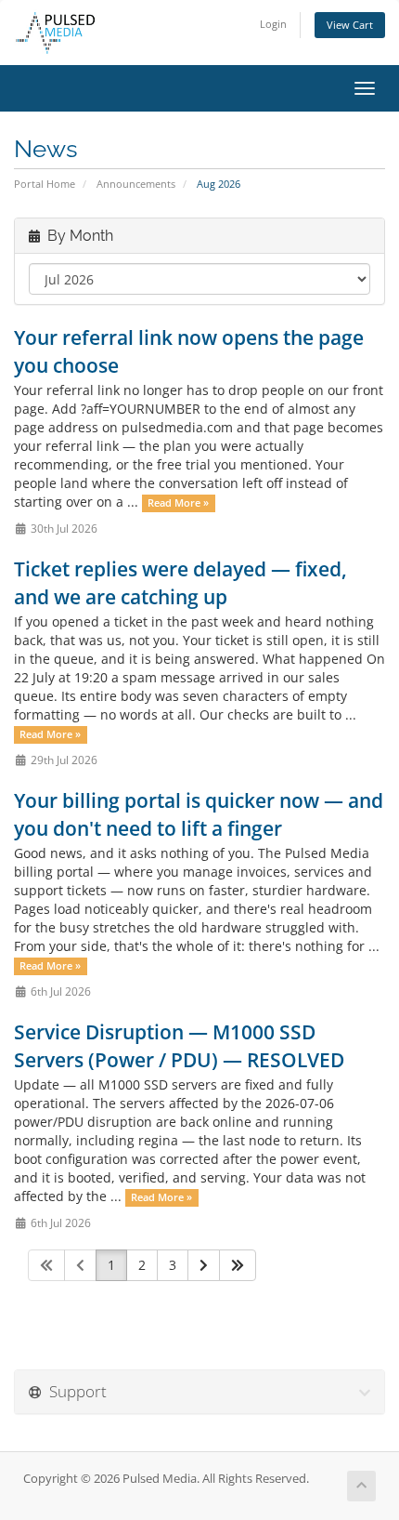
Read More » (178, 502)
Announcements (136, 184)
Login (273, 24)
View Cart (350, 25)
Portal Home (44, 184)
